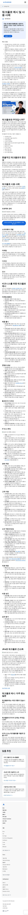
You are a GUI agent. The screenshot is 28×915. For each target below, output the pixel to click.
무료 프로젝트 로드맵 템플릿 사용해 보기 (14, 223)
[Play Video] (14, 107)
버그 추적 (7, 460)
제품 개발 (6, 239)
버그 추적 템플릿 (6, 243)
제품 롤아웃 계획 (17, 325)
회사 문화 (17, 551)
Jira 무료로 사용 (6, 688)
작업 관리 (13, 674)
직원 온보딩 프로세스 (21, 560)
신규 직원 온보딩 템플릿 (14, 558)
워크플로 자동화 (6, 83)
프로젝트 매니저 (19, 383)
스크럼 (6, 234)
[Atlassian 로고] (7, 2)
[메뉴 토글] (25, 2)
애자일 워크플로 (18, 67)
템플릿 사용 (8, 36)
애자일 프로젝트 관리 (17, 288)
